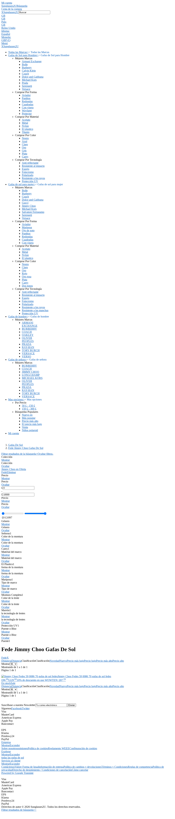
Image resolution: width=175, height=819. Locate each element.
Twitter (26, 708)
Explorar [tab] (6, 751)
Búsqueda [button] (22, 5)
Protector (27, 113)
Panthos (26, 98)
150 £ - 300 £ (29, 408)
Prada (25, 82)
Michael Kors (29, 79)
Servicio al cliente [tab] (11, 760)
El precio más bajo (32, 424)
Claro (25, 144)
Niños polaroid (30, 430)
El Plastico (7, 564)
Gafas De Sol (15, 444)
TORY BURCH (31, 350)
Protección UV (30, 181)
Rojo (24, 273)
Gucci (25, 202)
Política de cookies (38, 748)
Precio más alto (30, 421)
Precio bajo (90, 660)
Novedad (54, 660)
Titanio (25, 132)
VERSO (26, 356)
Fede (4, 472)
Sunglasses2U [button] (11, 12)
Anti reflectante (30, 162)
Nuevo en (27, 414)
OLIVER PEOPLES (28, 340)
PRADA (26, 344)
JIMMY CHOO (30, 371)
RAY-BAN (28, 347)
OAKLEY (27, 335)
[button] (87, 15)
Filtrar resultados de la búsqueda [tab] (19, 453)
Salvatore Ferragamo (33, 212)
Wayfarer (27, 110)
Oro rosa (26, 276)
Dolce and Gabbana (32, 76)
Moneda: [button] (6, 37)
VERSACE (28, 353)
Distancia (6, 660)
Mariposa (27, 227)
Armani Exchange (32, 61)
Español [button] (5, 34)
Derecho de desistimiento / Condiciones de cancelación (42, 769)
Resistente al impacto (33, 165)
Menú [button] (4, 43)
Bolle (25, 64)
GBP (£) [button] (5, 40)
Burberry (27, 67)
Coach (25, 73)
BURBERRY (29, 328)
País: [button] (3, 21)
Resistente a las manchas (35, 310)
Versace (26, 89)
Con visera (27, 107)
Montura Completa (12, 594)
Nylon (25, 125)
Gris (24, 150)
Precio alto (118, 660)
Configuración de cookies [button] (83, 748)
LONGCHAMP (31, 374)
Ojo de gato (28, 230)
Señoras (6, 533)
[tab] (87, 458)
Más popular (28, 418)
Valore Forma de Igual (27, 766)
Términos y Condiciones (114, 766)
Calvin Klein (29, 70)
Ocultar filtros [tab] (45, 453)
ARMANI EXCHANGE (29, 324)
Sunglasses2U (9, 5)
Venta (25, 427)
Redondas (27, 101)
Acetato (26, 119)
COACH (27, 331)
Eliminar (11, 472)
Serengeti (27, 86)
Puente (5, 641)
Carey (25, 156)
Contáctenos (8, 766)
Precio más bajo (75, 660)
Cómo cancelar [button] (80, 769)
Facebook (16, 708)
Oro (24, 147)
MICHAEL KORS (32, 378)
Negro (25, 138)
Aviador (26, 95)
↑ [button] (35, 809)
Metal (25, 122)
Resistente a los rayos (33, 178)
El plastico (27, 129)
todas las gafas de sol (12, 757)
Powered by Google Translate (17, 773)
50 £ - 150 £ (28, 405)
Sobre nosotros (9, 748)
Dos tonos (27, 285)
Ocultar (5, 466)
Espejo (25, 169)
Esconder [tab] (15, 745)
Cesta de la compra (11, 9)
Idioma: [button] (5, 31)
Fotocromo (28, 172)
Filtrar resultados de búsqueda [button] (18, 809)
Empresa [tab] (6, 742)
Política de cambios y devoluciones (82, 766)
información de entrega (51, 766)
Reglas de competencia (140, 766)
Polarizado (27, 175)
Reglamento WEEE (58, 748)
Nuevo (63, 660)
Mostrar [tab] (5, 745)
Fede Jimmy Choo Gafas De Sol (25, 448)
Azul (24, 141)
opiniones (22, 748)
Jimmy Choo (29, 205)
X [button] (2, 12)
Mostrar (5, 460)
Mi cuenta (6, 2)
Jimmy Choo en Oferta (13, 469)
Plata (24, 153)
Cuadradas (27, 104)
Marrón (6, 610)
